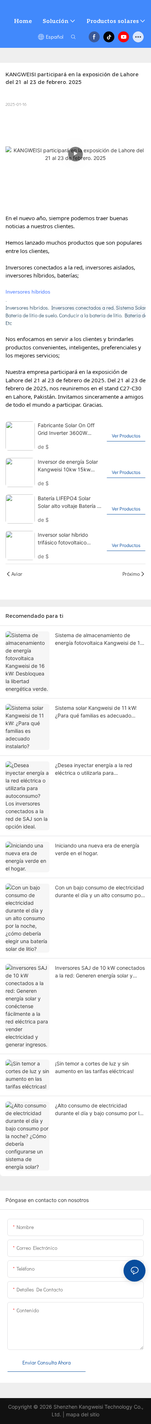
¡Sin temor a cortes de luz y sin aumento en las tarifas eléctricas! (94, 1067)
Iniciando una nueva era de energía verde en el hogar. (97, 849)
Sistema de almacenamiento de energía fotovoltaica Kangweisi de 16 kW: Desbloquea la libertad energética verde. (99, 639)
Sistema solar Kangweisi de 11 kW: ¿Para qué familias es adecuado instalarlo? (96, 712)
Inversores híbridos (27, 292)
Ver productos (126, 436)
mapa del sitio (82, 1414)
